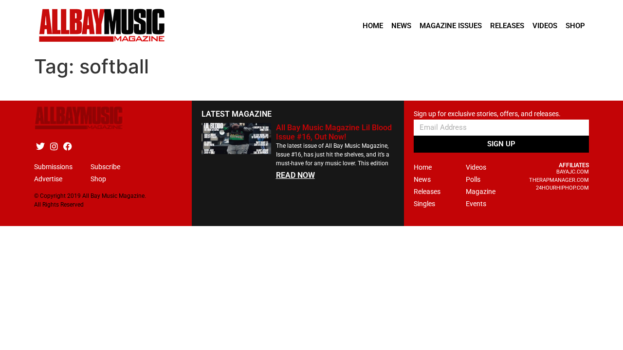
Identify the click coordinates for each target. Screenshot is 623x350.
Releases (507, 25)
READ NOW (295, 175)
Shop (575, 25)
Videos (544, 25)
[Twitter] (40, 146)
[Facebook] (67, 146)
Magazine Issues (451, 25)
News (401, 25)
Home (373, 25)
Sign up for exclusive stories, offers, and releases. (487, 114)
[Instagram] (54, 146)
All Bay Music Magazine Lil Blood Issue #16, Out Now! (334, 132)
